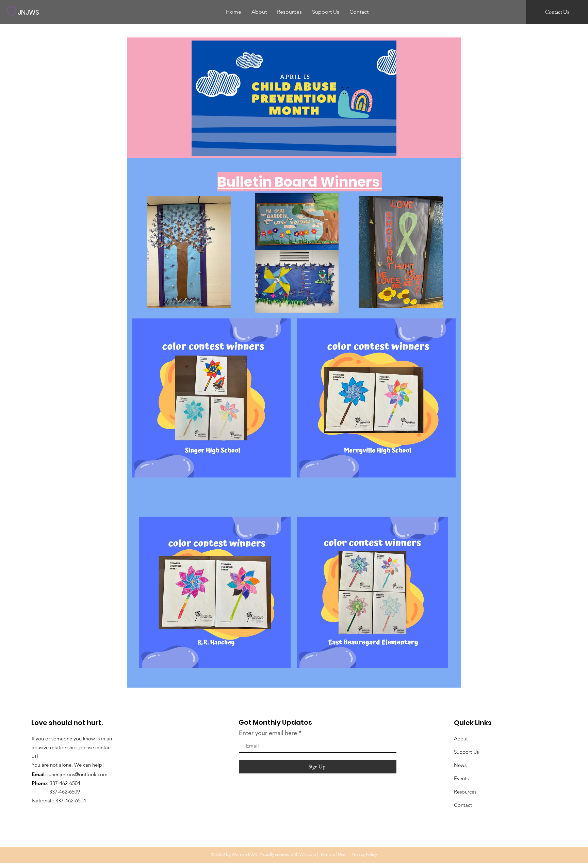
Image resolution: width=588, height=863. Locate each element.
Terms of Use (332, 854)
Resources (465, 791)
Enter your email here (268, 733)
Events (461, 778)
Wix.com (307, 854)
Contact (463, 805)
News (460, 765)
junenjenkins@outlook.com (77, 774)
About (461, 738)
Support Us (466, 752)
